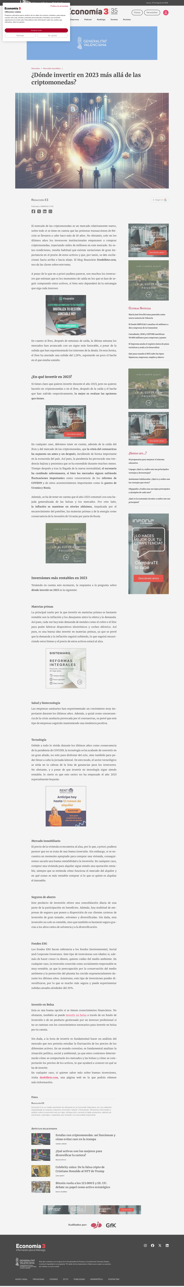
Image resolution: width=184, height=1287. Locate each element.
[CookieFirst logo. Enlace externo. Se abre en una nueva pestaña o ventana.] (13, 8)
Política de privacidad (59, 6)
